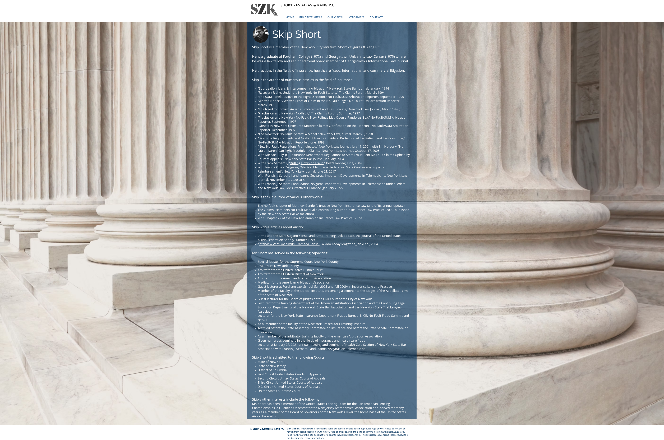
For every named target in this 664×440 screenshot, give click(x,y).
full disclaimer (294, 437)
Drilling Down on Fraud (307, 163)
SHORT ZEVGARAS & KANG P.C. (307, 4)
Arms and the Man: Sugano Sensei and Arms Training (297, 236)
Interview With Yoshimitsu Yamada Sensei (289, 244)
